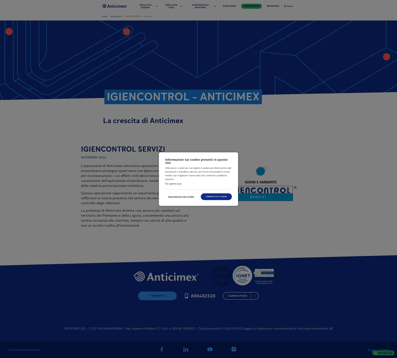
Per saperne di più (173, 183)
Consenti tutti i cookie (216, 196)
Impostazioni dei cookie (181, 197)
